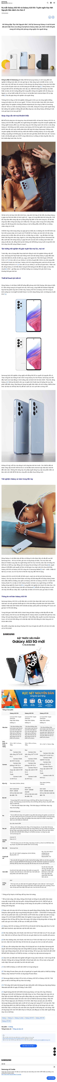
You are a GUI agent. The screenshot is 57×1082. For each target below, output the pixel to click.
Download (49, 17)
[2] (2, 926)
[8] (2, 971)
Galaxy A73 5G (6, 1021)
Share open (53, 17)
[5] (2, 946)
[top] (54, 1054)
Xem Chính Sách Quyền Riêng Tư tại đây (11, 1074)
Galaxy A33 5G (29, 1018)
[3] (2, 933)
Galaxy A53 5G (40, 1018)
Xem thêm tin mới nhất (27, 1045)
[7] (2, 967)
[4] (2, 940)
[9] (2, 978)
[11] (2, 992)
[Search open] (47, 2)
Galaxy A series (19, 1018)
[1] (2, 910)
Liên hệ (3, 1064)
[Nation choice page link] (51, 2)
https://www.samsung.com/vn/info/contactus (14, 1038)
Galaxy (4, 1018)
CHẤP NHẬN (51, 1078)
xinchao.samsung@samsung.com (42, 1040)
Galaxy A (10, 1018)
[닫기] (54, 1067)
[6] (2, 958)
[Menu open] (54, 2)
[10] (2, 985)
